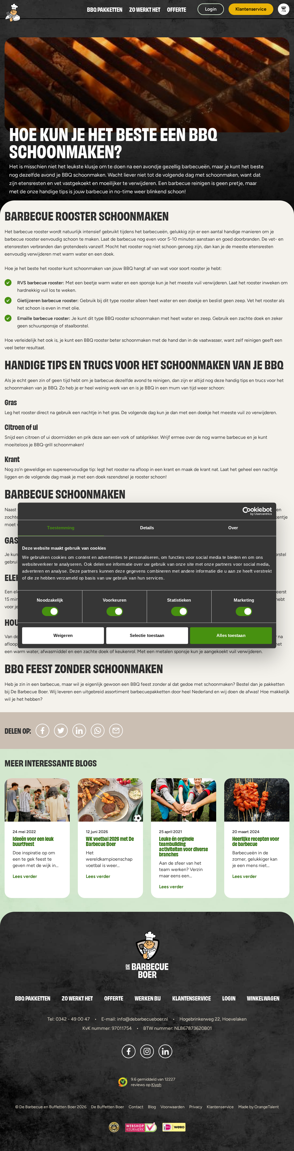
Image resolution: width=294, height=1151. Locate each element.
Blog (152, 1106)
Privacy (195, 1106)
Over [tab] (233, 527)
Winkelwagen (263, 998)
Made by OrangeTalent (258, 1106)
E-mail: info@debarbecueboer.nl (134, 1019)
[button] (283, 9)
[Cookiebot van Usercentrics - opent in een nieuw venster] (247, 511)
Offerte (176, 9)
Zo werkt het (144, 9)
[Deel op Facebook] (42, 730)
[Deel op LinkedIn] (79, 730)
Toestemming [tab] (60, 527)
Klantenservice (191, 998)
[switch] (115, 611)
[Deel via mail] (116, 730)
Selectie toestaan (147, 635)
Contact (136, 1106)
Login (228, 998)
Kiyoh (156, 1084)
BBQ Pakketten (104, 9)
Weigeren (63, 635)
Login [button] (210, 9)
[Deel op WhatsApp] (98, 730)
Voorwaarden (172, 1106)
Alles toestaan (230, 635)
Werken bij (148, 998)
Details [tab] (147, 527)
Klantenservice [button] (250, 9)
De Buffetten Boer (107, 1106)
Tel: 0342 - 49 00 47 (68, 1019)
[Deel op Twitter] (61, 730)
